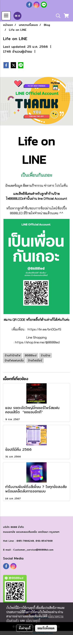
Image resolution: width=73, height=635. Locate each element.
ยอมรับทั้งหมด (46, 628)
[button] (57, 16)
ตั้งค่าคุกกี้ (24, 628)
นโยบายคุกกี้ (33, 620)
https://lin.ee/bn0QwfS (44, 329)
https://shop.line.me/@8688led (37, 342)
